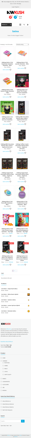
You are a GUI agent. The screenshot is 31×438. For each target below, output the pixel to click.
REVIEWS (5, 390)
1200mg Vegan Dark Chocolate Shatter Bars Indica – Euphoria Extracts (7, 175)
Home (9, 35)
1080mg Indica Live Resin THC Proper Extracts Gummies (22, 91)
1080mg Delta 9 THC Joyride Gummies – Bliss (22, 63)
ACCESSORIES (6, 384)
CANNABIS (5, 361)
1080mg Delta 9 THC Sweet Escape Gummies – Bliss (7, 91)
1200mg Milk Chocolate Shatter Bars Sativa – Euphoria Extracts (7, 145)
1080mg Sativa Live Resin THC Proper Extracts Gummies (7, 118)
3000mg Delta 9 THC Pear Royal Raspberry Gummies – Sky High (22, 230)
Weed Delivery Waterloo (8, 407)
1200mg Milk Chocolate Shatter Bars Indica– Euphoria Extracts (22, 118)
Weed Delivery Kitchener (8, 404)
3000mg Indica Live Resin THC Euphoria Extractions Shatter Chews (7, 258)
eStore (20, 435)
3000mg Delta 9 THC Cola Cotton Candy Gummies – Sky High (7, 230)
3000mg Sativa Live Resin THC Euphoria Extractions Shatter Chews (22, 258)
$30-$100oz (7, 362)
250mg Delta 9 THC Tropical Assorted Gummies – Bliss (22, 203)
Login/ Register (15, 7)
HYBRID (6, 365)
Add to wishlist (6, 69)
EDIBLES (4, 378)
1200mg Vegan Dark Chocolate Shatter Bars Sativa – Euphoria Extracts (22, 175)
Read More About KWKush (7, 341)
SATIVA (6, 371)
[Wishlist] (10, 17)
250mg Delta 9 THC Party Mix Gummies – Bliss (7, 203)
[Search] (23, 421)
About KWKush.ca (7, 401)
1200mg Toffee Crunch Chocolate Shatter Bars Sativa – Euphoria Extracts (22, 146)
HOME (4, 358)
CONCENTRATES (6, 381)
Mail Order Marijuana (7, 410)
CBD (3, 387)
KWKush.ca (8, 329)
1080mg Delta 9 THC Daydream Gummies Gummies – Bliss (7, 64)
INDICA (5, 368)
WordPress (16, 436)
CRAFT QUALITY (7, 374)
